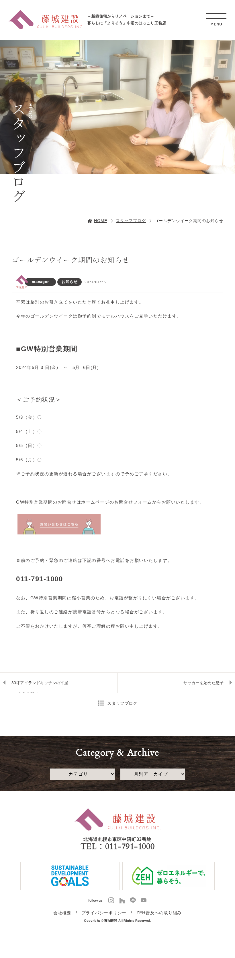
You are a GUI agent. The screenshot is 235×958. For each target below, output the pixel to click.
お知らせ (69, 282)
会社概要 (62, 912)
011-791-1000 (130, 846)
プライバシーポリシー (104, 912)
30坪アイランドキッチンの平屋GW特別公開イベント (39, 686)
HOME (100, 220)
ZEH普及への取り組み (159, 912)
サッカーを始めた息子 (203, 682)
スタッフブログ (131, 220)
